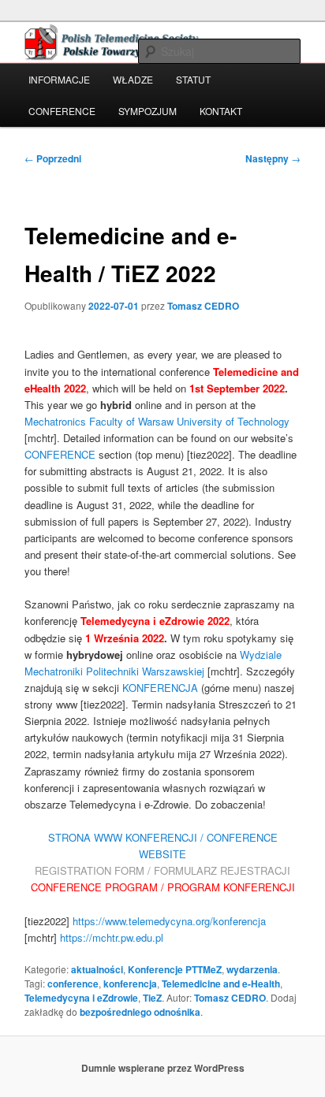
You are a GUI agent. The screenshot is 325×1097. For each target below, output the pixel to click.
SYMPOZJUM (147, 110)
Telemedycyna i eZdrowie (81, 998)
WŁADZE (133, 79)
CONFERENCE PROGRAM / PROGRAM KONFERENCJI (163, 886)
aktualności (97, 969)
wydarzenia (252, 969)
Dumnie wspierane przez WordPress (163, 1068)
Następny (273, 158)
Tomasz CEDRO (203, 306)
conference (73, 983)
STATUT (193, 79)
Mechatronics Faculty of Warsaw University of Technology (157, 421)
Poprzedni (52, 158)
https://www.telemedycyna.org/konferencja (169, 920)
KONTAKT (221, 110)
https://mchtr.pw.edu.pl (111, 937)
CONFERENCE (61, 110)
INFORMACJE (59, 79)
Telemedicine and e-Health (221, 983)
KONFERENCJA (160, 687)
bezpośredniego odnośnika (140, 1012)
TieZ (152, 998)
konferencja (130, 983)
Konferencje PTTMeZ (175, 969)
